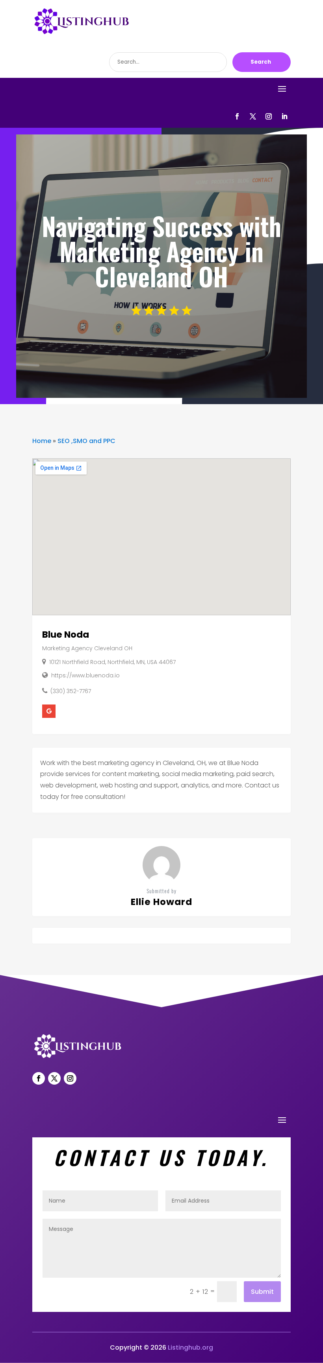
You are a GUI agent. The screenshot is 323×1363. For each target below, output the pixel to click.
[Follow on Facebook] (237, 116)
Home (41, 440)
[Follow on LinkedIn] (284, 116)
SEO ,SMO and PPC (86, 440)
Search (261, 62)
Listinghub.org (190, 1347)
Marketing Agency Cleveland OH (87, 648)
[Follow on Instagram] (268, 116)
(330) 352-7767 (70, 691)
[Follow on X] (253, 116)
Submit (262, 1291)
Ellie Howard (161, 902)
